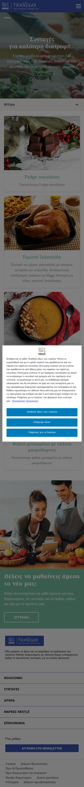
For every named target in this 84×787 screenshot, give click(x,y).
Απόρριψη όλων (41, 422)
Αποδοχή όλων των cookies (42, 412)
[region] (42, 393)
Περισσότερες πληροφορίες (25, 401)
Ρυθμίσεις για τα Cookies (42, 432)
